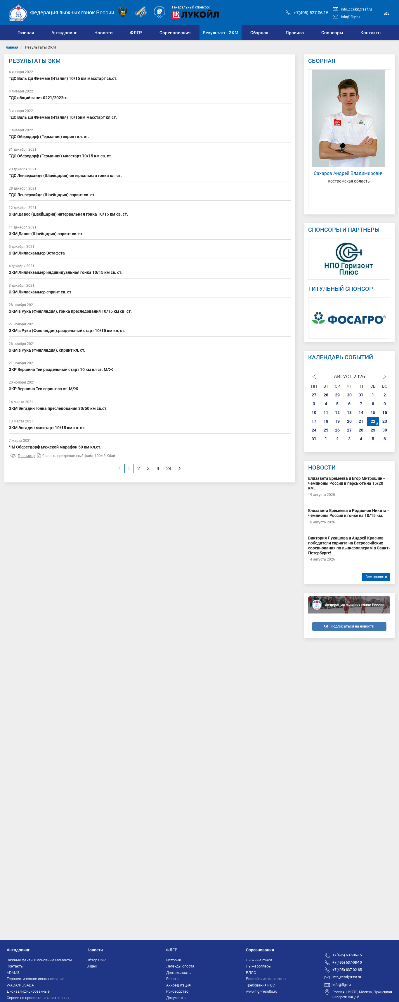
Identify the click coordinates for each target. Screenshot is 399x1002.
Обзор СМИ (96, 960)
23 (384, 421)
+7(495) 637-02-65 (347, 969)
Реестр (172, 978)
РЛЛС (251, 972)
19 (337, 421)
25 (326, 430)
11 (326, 412)
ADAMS (13, 972)
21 (361, 421)
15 (373, 412)
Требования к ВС (260, 985)
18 (326, 421)
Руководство (177, 991)
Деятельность (178, 972)
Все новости (376, 576)
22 (373, 421)
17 (314, 421)
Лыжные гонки (259, 960)
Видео (91, 966)
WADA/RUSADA (20, 985)
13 (349, 412)
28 (326, 395)
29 (337, 395)
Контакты (15, 966)
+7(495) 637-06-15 (311, 13)
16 (384, 412)
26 (337, 430)
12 (337, 412)
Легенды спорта (180, 966)
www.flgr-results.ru (261, 991)
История (173, 960)
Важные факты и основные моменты (39, 960)
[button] (64, 32)
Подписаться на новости (352, 626)
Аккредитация (178, 985)
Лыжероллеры (259, 966)
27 (314, 395)
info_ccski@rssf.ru (356, 9)
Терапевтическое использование (36, 978)
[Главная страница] (18, 12)
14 (361, 412)
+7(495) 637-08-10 (347, 962)
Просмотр (26, 455)
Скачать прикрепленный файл (67, 455)
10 (314, 412)
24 (314, 430)
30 (349, 395)
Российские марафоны (266, 978)
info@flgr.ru (350, 16)
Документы (176, 997)
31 (361, 395)
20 (349, 421)
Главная (11, 47)
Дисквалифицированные (28, 991)
